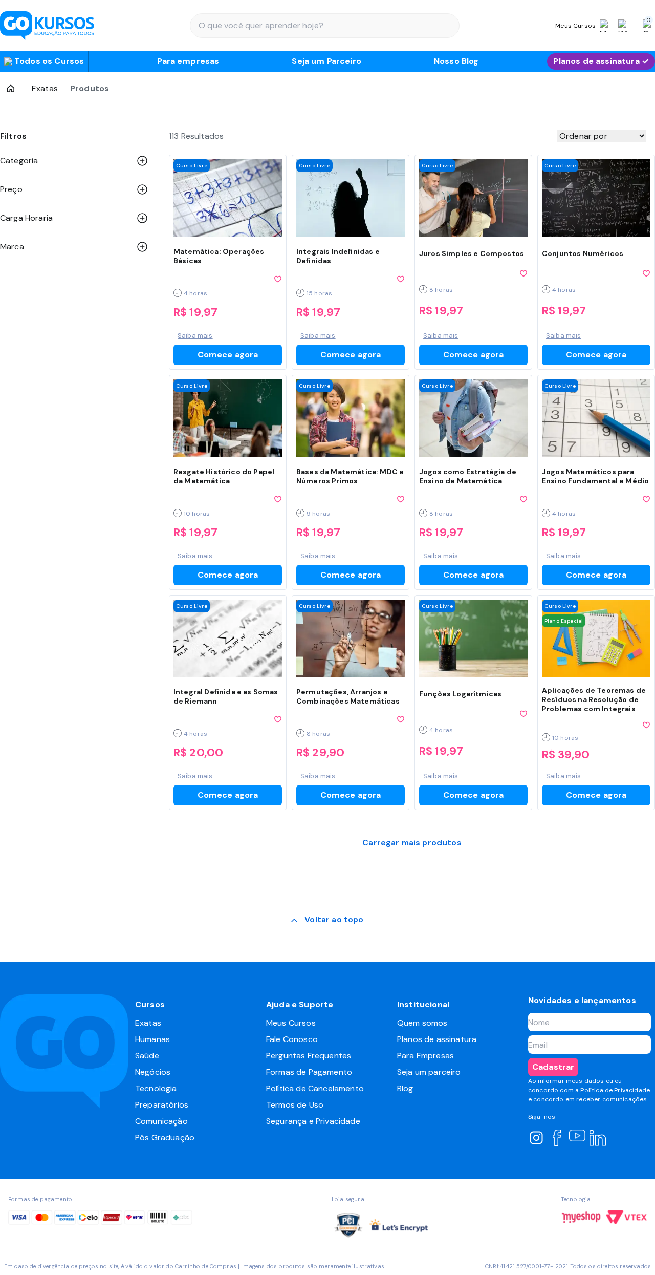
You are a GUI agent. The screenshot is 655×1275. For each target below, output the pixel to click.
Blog (405, 1088)
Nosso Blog (456, 61)
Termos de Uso (294, 1104)
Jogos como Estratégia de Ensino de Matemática (467, 476)
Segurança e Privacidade (313, 1121)
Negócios (152, 1072)
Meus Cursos (291, 1022)
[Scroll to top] (327, 920)
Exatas (45, 88)
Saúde (147, 1055)
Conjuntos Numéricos (582, 253)
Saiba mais (195, 335)
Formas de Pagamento (309, 1072)
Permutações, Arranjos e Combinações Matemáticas (348, 696)
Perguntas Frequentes (308, 1055)
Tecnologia (156, 1088)
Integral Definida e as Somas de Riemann (225, 696)
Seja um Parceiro (326, 61)
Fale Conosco (292, 1039)
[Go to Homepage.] (10, 88)
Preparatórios (161, 1104)
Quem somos (422, 1022)
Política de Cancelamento (315, 1088)
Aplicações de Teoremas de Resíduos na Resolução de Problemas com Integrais (594, 699)
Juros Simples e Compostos (471, 253)
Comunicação (161, 1121)
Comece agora (228, 354)
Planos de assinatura (436, 1039)
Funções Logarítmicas (460, 693)
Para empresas (188, 61)
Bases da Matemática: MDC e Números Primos (350, 476)
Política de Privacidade (615, 1090)
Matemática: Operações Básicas (218, 256)
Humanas (152, 1039)
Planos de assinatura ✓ (601, 61)
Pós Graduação (164, 1137)
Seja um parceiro (429, 1072)
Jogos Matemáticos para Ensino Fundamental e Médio (595, 476)
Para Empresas (425, 1055)
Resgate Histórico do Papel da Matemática (223, 476)
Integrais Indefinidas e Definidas (338, 256)
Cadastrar (553, 1066)
